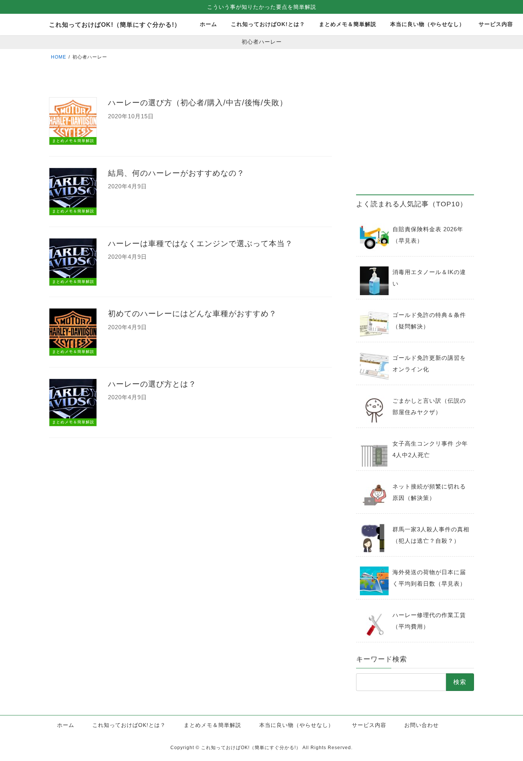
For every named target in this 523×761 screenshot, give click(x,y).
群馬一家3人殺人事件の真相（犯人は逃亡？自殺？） (430, 535)
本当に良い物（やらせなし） (296, 725)
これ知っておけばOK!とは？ (129, 725)
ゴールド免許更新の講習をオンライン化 (429, 363)
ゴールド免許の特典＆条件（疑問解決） (429, 321)
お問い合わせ (421, 725)
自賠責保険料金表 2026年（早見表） (427, 235)
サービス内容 (369, 725)
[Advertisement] (415, 134)
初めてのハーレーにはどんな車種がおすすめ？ (192, 313)
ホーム (65, 725)
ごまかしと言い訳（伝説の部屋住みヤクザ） (429, 406)
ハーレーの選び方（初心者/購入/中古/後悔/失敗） (198, 102)
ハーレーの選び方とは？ (152, 384)
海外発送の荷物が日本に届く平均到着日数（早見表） (429, 578)
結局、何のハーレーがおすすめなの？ (176, 173)
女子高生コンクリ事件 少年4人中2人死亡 (430, 449)
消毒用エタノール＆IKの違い (429, 278)
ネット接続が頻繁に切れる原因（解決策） (429, 492)
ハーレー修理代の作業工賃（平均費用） (429, 621)
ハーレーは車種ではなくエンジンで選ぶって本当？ (200, 243)
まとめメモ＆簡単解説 (212, 725)
